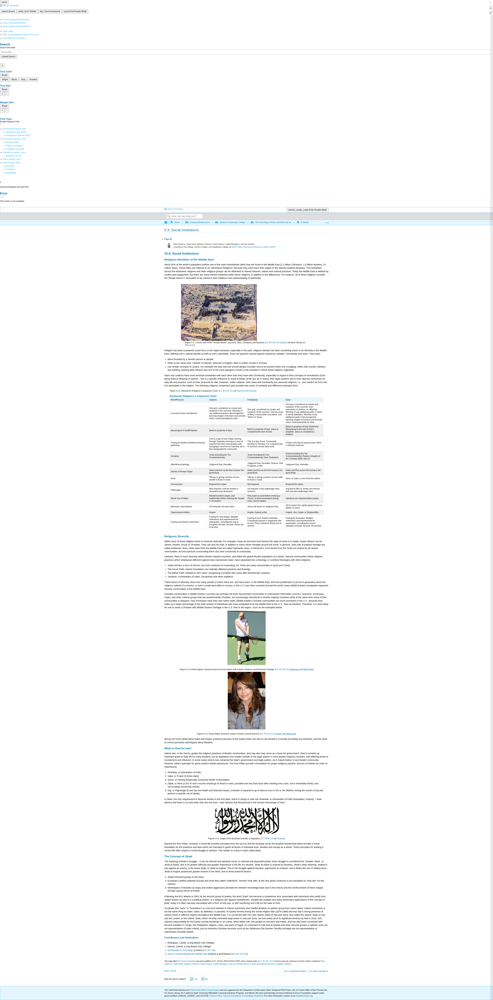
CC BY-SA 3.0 (267, 734)
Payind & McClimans (246, 391)
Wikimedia (190, 345)
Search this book (7, 47)
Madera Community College (232, 222)
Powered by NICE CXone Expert (205, 990)
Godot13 (283, 342)
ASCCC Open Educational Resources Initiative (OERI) (253, 247)
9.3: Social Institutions (186, 961)
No (206, 979)
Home (177, 222)
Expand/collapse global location (327, 222)
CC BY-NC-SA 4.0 (267, 961)
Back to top (169, 971)
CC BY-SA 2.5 (282, 669)
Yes (195, 979)
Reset (4, 75)
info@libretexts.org (303, 996)
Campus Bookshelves (199, 222)
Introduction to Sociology (180, 950)
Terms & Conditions (232, 996)
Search (169, 216)
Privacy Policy (215, 996)
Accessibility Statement (252, 996)
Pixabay (280, 838)
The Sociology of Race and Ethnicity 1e (273, 222)
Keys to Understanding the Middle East (187, 954)
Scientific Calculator (15, 149)
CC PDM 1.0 (267, 838)
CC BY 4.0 (208, 950)
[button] (10, 169)
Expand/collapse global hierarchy (167, 222)
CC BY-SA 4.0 (272, 342)
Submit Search (8, 56)
